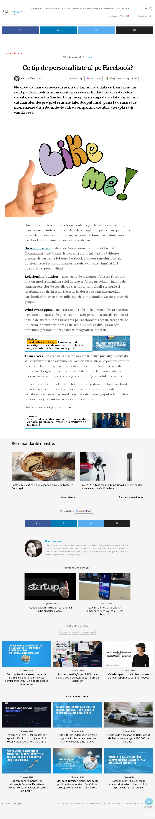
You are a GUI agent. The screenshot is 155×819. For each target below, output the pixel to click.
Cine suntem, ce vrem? (68, 803)
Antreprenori (37, 8)
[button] (146, 8)
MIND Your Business (82, 8)
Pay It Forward (64, 8)
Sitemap (138, 803)
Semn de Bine (50, 8)
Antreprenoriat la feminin (103, 8)
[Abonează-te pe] (93, 78)
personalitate (87, 632)
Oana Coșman (31, 78)
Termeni (122, 803)
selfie (75, 632)
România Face (122, 8)
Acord (96, 803)
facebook (65, 632)
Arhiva (148, 803)
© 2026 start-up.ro (12, 803)
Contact (148, 806)
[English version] (127, 16)
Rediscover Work (117, 16)
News (89, 57)
